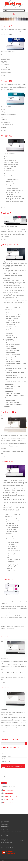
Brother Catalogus (8, 802)
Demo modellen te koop (6, 751)
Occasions (4, 753)
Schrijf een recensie (6, 761)
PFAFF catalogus (8, 793)
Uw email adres (4, 776)
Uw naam (3, 770)
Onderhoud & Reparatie (6, 756)
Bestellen (4, 758)
